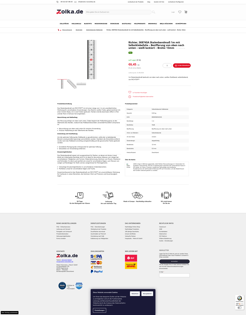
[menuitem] (64, 23)
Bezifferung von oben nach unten (162, 129)
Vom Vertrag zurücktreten (10, 312)
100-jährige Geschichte (132, 231)
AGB (160, 229)
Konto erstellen (61, 238)
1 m (153, 121)
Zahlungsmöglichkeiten (63, 236)
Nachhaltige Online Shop (132, 227)
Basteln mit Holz (159, 2)
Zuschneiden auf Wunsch (98, 234)
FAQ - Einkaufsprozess (63, 227)
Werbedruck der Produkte (136, 2)
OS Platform (163, 236)
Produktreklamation (62, 234)
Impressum (162, 227)
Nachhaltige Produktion (132, 229)
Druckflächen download (98, 231)
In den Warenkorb (184, 65)
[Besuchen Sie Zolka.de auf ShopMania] (79, 286)
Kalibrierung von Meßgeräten (99, 238)
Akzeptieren (147, 294)
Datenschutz (163, 234)
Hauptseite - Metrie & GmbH (133, 238)
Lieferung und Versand (63, 229)
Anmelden (174, 261)
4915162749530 (67, 260)
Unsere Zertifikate (130, 234)
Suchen (154, 12)
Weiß (153, 125)
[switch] (240, 308)
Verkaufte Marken (130, 236)
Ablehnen (134, 294)
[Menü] (243, 296)
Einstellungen (99, 310)
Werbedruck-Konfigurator (176, 2)
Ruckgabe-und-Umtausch (64, 231)
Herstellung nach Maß (97, 236)
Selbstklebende (156, 133)
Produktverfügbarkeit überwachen (142, 96)
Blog (148, 2)
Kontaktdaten (163, 231)
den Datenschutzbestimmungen (173, 266)
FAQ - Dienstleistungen (98, 227)
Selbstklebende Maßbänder (160, 109)
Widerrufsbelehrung (165, 238)
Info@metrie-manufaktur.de (64, 262)
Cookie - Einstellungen (166, 241)
